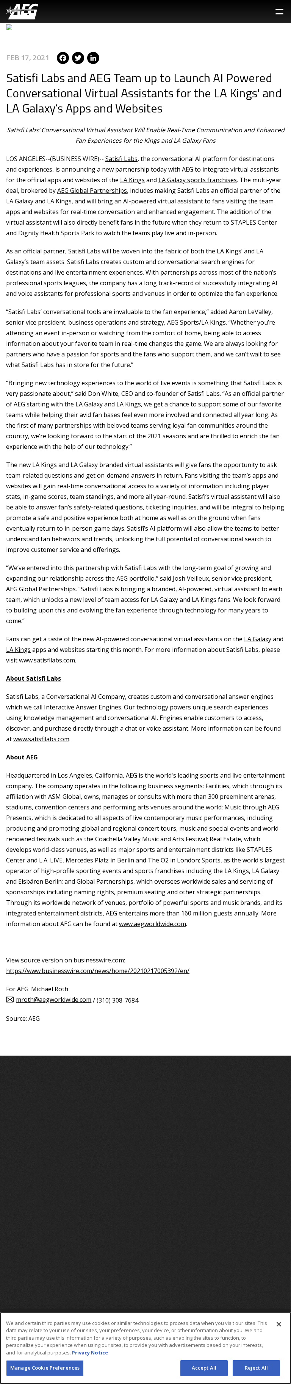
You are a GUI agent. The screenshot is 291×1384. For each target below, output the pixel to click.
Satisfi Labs (121, 159)
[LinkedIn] (93, 57)
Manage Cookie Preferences (45, 1367)
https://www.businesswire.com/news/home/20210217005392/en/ (97, 971)
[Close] (279, 1324)
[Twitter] (78, 57)
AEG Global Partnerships (92, 190)
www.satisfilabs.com (47, 660)
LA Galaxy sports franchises (197, 180)
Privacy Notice (90, 1352)
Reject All (256, 1367)
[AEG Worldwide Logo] (22, 11)
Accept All (204, 1367)
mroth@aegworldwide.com (53, 999)
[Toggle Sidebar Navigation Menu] (279, 11)
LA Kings (132, 180)
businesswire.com (99, 960)
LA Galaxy (19, 201)
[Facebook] (62, 57)
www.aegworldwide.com (152, 924)
